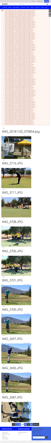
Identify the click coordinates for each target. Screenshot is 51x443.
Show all (36, 424)
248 (19, 424)
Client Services (5, 437)
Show (46, 1)
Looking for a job (36, 431)
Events (27, 7)
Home (33, 1)
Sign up (46, 437)
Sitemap (17, 441)
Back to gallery (26, 135)
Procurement (37, 7)
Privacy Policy (11, 441)
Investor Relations (16, 7)
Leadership (5, 7)
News (46, 7)
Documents (23, 7)
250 (25, 424)
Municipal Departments (22, 432)
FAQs (34, 433)
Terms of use (5, 441)
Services (9, 7)
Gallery (42, 7)
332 (31, 424)
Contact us (39, 1)
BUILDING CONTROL (6, 433)
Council (19, 433)
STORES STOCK (5, 432)
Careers (31, 7)
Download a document (37, 430)
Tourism (3, 435)
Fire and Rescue (5, 438)
